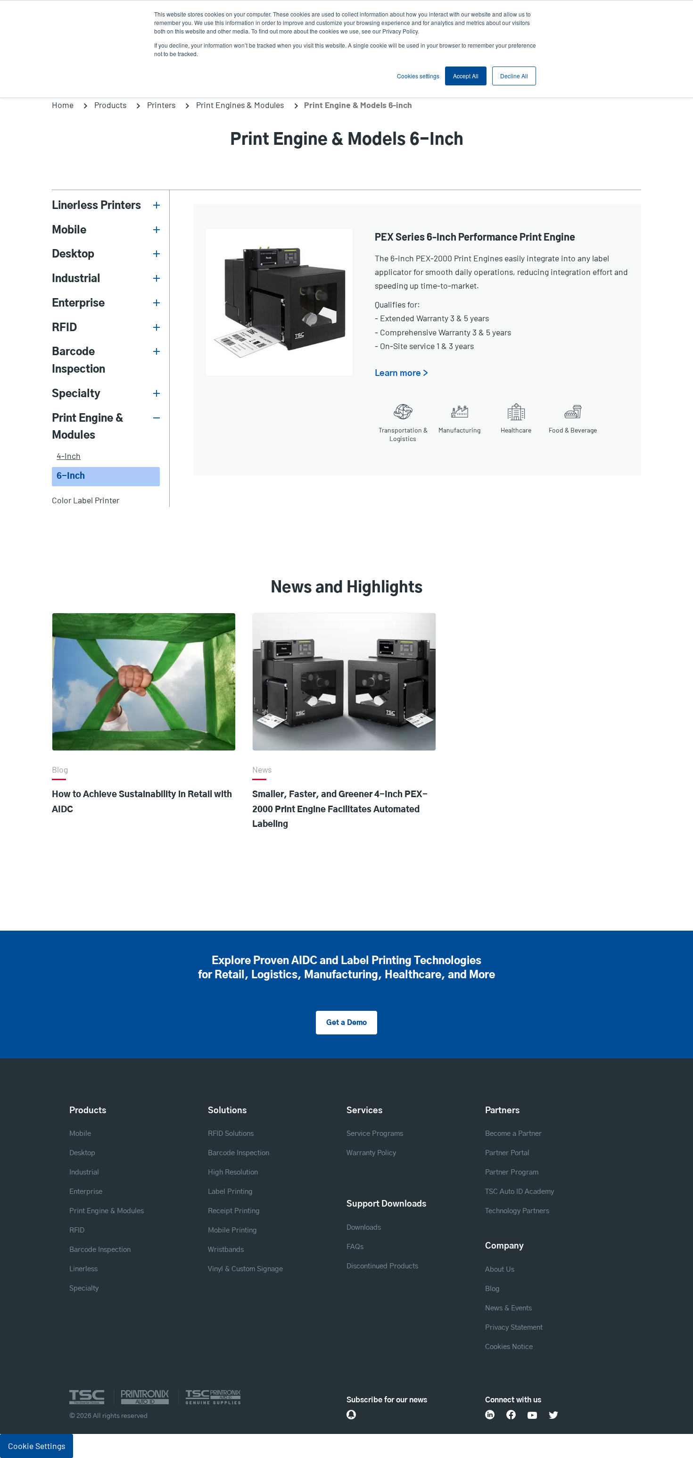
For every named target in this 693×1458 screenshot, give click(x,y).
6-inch (71, 476)
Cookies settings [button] (418, 76)
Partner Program (511, 1172)
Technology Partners (517, 1211)
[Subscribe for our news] (351, 1414)
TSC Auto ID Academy (519, 1191)
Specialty (76, 394)
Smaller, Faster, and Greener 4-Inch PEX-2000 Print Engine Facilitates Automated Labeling (340, 810)
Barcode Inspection (78, 361)
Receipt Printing (234, 1211)
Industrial (76, 279)
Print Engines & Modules (240, 105)
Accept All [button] (465, 76)
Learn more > (401, 373)
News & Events (508, 1308)
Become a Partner (513, 1133)
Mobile (69, 230)
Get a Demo (346, 1022)
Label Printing (230, 1191)
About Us (499, 1269)
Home (63, 105)
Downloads (363, 1227)
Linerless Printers (96, 205)
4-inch (69, 455)
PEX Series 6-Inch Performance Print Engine (475, 236)
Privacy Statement (514, 1327)
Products (110, 105)
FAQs (354, 1246)
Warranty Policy (371, 1153)
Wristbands (226, 1249)
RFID (64, 328)
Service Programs (374, 1133)
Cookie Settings (36, 1446)
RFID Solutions (231, 1133)
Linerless (83, 1269)
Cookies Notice (509, 1346)
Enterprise (78, 303)
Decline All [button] (514, 76)
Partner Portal (507, 1153)
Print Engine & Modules (88, 427)
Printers (161, 105)
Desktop (73, 254)
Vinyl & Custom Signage (245, 1269)
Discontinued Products (382, 1266)
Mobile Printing (232, 1230)
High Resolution (233, 1172)
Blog (492, 1288)
